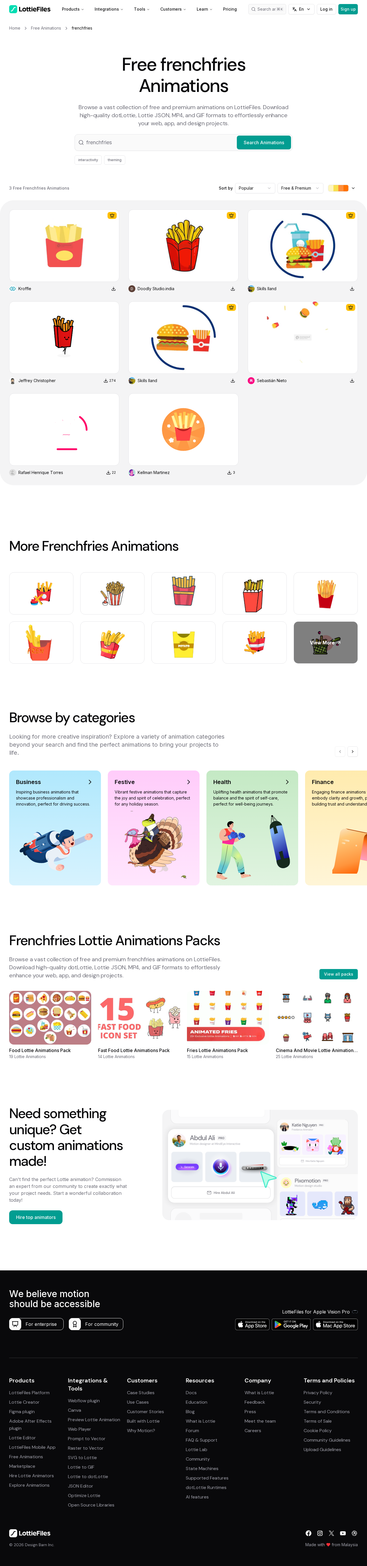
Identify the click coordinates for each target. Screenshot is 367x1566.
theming (115, 160)
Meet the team (260, 1421)
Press (250, 1412)
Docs (191, 1393)
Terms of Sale (318, 1421)
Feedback (255, 1402)
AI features (197, 1497)
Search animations (271, 9)
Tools (139, 9)
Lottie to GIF (81, 1467)
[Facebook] (308, 1533)
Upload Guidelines (322, 1449)
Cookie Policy (318, 1431)
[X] (331, 1533)
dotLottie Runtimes (206, 1487)
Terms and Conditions (327, 1412)
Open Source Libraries (91, 1505)
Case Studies (141, 1393)
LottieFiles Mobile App (32, 1447)
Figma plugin (22, 1412)
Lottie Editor (22, 1438)
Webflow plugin (84, 1401)
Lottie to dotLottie (88, 1476)
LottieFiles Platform (29, 1393)
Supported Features (207, 1478)
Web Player (79, 1429)
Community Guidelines (327, 1440)
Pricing (230, 9)
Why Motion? (141, 1431)
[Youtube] (342, 1533)
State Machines (202, 1468)
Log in (326, 9)
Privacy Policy (318, 1393)
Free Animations (26, 1457)
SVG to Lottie (82, 1458)
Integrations (107, 9)
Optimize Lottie (84, 1495)
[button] (183, 142)
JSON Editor (80, 1486)
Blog (190, 1412)
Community (198, 1459)
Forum (192, 1431)
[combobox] (255, 188)
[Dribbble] (354, 1533)
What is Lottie (200, 1421)
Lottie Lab (196, 1449)
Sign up (348, 9)
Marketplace (22, 1466)
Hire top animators (36, 1217)
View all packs (338, 974)
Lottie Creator (24, 1402)
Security (312, 1402)
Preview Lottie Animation (94, 1420)
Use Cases (138, 1402)
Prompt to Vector (87, 1439)
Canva (74, 1410)
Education (196, 1402)
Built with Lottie (143, 1421)
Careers (253, 1431)
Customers (171, 9)
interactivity (88, 160)
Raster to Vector (86, 1448)
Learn (202, 9)
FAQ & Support (201, 1440)
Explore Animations (29, 1485)
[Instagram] (320, 1533)
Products (71, 9)
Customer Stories (145, 1412)
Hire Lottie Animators (31, 1476)
